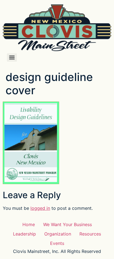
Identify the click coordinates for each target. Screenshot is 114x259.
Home (28, 224)
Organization (57, 234)
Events (57, 243)
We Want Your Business (67, 224)
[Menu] (12, 57)
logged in (40, 208)
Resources (90, 234)
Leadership (24, 234)
